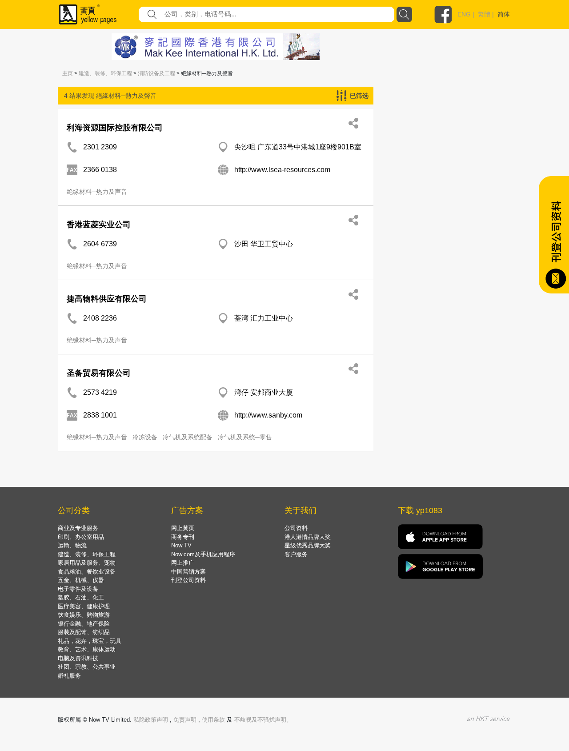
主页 (67, 73)
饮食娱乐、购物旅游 (84, 614)
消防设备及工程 (156, 73)
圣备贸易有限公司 (99, 373)
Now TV (181, 545)
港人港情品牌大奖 (307, 537)
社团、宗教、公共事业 (87, 666)
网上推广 (182, 562)
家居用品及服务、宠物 (87, 562)
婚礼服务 (69, 675)
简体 (503, 14)
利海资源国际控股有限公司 (115, 127)
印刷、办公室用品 (81, 537)
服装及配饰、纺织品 (84, 632)
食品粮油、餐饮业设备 (87, 571)
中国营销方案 (188, 571)
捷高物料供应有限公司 (107, 298)
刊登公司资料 (188, 580)
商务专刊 (182, 537)
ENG (464, 14)
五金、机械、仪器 (81, 580)
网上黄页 (182, 528)
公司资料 (296, 528)
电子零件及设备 (78, 589)
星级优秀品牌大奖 (307, 545)
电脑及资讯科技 (78, 658)
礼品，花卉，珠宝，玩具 (89, 641)
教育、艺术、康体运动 (87, 649)
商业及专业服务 (78, 528)
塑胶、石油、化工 (81, 597)
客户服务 (296, 554)
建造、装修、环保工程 (105, 73)
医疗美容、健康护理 (84, 606)
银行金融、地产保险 (84, 623)
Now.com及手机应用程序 (203, 554)
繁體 (484, 14)
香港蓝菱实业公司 (99, 224)
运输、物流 (72, 545)
